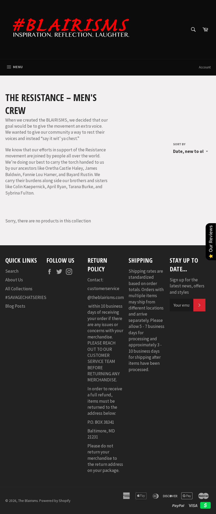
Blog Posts (15, 306)
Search (11, 271)
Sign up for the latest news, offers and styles (187, 286)
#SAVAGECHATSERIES (25, 297)
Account (205, 67)
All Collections (18, 289)
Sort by (179, 144)
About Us (14, 280)
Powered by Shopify (54, 500)
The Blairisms (28, 500)
